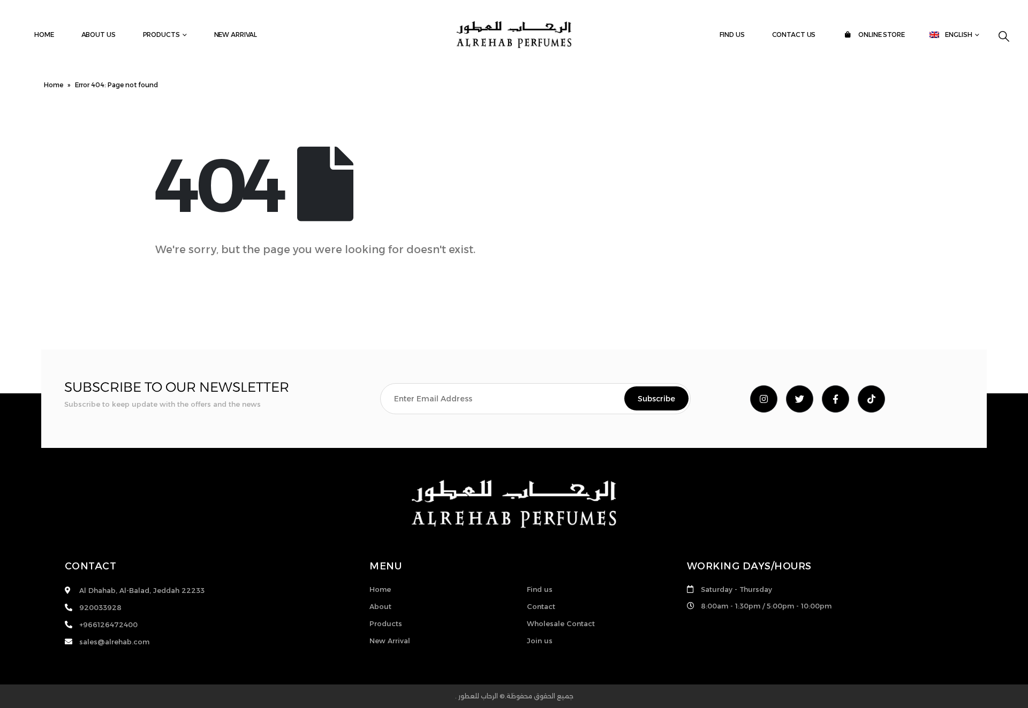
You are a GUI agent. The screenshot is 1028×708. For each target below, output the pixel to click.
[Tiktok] (871, 399)
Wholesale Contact (561, 623)
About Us (98, 35)
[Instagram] (763, 399)
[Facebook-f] (835, 399)
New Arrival (236, 35)
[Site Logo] (514, 34)
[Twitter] (799, 399)
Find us (732, 35)
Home (44, 35)
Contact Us (794, 35)
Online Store (880, 35)
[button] (1003, 36)
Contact (541, 606)
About (380, 606)
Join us (540, 640)
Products (161, 35)
